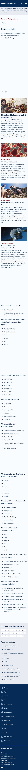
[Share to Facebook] (6, 92)
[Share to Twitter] (9, 92)
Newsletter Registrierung (7, 764)
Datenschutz (4, 754)
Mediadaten (4, 760)
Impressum (4, 753)
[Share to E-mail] (2, 92)
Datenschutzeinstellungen (7, 756)
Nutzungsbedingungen (6, 762)
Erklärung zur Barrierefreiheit (8, 758)
